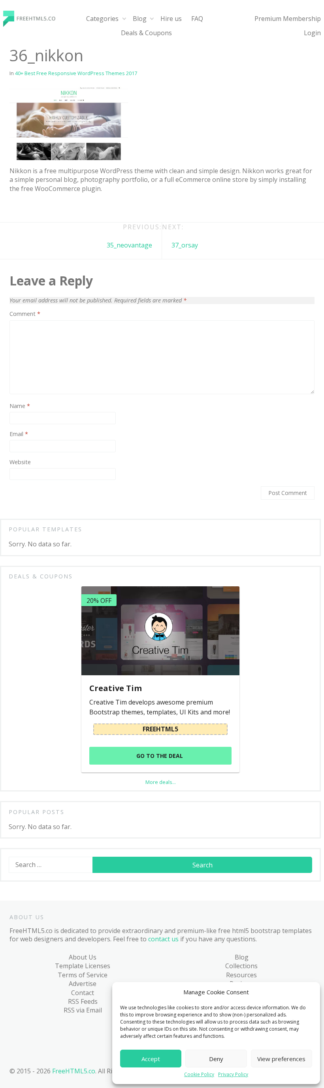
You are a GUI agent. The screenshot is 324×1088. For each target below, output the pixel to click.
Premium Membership (287, 18)
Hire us (171, 18)
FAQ (197, 18)
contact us (163, 939)
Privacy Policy (233, 1074)
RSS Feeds (83, 1001)
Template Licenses (82, 965)
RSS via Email (83, 1010)
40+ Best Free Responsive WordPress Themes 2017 (76, 73)
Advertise (82, 983)
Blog (140, 18)
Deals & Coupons (146, 32)
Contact (82, 992)
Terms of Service (82, 975)
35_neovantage (129, 245)
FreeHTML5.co (73, 1071)
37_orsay (184, 245)
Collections (241, 965)
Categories (102, 18)
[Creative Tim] (160, 630)
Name (19, 406)
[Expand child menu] (124, 19)
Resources (241, 975)
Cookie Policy (199, 1074)
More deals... (160, 782)
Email (18, 434)
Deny (216, 1059)
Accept (150, 1059)
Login (312, 32)
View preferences (281, 1059)
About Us (82, 957)
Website (20, 462)
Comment (24, 313)
